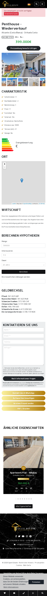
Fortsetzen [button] (36, 582)
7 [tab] (29, 498)
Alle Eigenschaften (23, 506)
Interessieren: (7, 251)
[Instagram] (27, 536)
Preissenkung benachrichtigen (23, 48)
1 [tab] (15, 498)
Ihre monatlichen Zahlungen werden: (16, 277)
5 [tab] (24, 498)
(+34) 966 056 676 (33, 540)
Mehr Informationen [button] (10, 587)
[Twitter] (19, 536)
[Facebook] (16, 536)
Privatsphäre (39, 563)
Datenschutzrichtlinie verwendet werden (14, 371)
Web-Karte (27, 565)
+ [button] (4, 164)
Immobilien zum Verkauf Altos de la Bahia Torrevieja (23, 573)
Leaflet (14, 203)
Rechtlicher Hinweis (26, 563)
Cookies (19, 565)
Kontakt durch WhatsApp (23, 393)
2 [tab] (18, 498)
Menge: (4, 241)
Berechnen (23, 272)
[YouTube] (23, 536)
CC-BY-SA (41, 203)
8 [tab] (31, 498)
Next (42, 65)
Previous (4, 65)
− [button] (4, 167)
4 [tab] (22, 498)
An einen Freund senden (23, 403)
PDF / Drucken (23, 408)
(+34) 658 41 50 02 (17, 540)
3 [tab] (20, 498)
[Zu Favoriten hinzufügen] (23, 468)
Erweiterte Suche (11, 14)
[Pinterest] (30, 536)
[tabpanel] (23, 466)
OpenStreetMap (27, 203)
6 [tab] (26, 498)
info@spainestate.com (25, 544)
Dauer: (4, 260)
